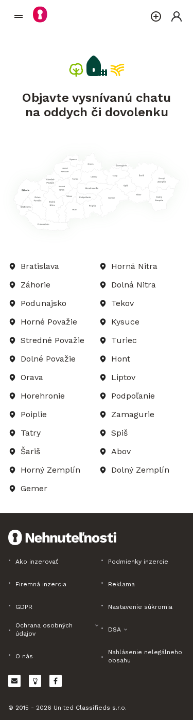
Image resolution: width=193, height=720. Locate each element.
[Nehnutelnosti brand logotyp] (18, 16)
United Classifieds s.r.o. (90, 707)
